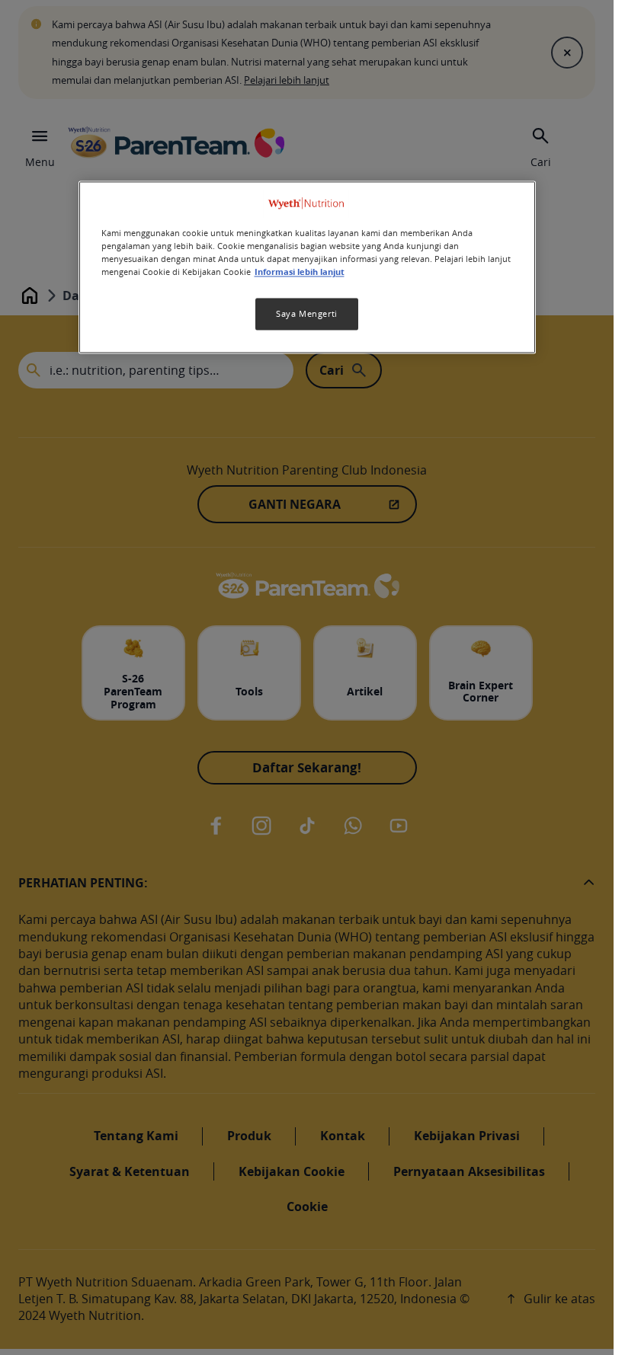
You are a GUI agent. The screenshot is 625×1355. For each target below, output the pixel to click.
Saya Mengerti (306, 314)
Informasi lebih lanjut (300, 272)
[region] (307, 267)
